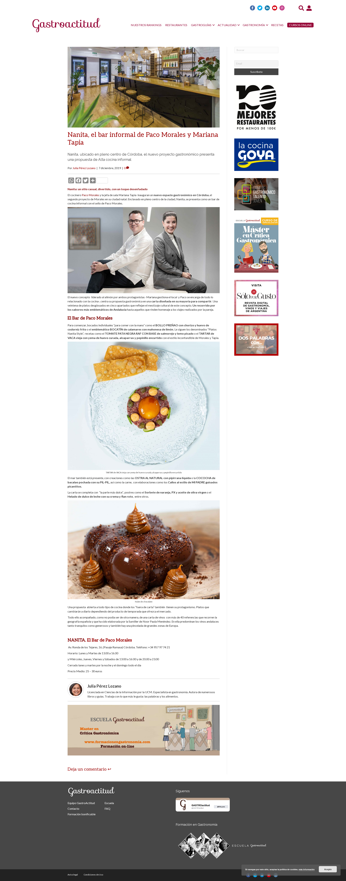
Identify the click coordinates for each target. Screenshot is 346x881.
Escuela (109, 803)
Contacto (73, 808)
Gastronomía (254, 25)
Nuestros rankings (146, 25)
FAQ (107, 808)
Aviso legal (73, 874)
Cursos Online (300, 25)
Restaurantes (176, 25)
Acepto (328, 869)
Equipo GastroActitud (81, 803)
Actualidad (227, 25)
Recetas (277, 25)
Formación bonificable (82, 814)
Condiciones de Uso (93, 874)
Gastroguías (201, 25)
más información (307, 869)
